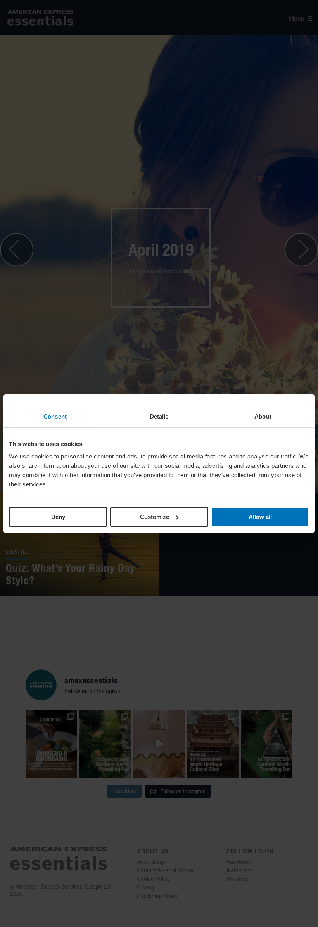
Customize (154, 517)
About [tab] (262, 416)
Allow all (260, 517)
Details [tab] (159, 416)
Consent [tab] (55, 416)
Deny (58, 517)
